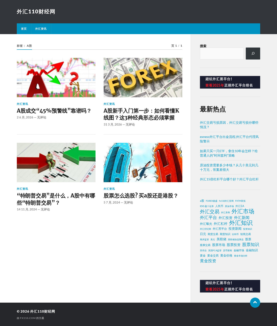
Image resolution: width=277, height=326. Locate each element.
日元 (203, 234)
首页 (24, 28)
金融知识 (252, 250)
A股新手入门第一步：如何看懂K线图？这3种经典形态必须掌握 (141, 114)
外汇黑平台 (220, 228)
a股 (202, 200)
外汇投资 (225, 218)
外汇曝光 (206, 223)
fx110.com (28, 318)
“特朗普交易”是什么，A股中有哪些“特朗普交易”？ (56, 199)
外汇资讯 (41, 28)
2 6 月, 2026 (25, 117)
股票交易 (205, 245)
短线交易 (245, 234)
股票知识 (250, 244)
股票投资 (233, 245)
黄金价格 (226, 255)
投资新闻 (235, 228)
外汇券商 (225, 212)
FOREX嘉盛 (211, 200)
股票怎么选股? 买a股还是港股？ (141, 195)
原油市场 (229, 206)
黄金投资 (208, 260)
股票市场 (218, 245)
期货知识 (225, 234)
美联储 (221, 239)
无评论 (41, 117)
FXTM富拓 (240, 200)
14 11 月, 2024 (27, 209)
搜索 (203, 46)
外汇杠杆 (221, 223)
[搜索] (253, 54)
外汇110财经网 (36, 11)
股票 (248, 239)
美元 (212, 239)
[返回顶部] (255, 303)
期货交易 (213, 234)
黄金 (203, 255)
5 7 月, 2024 (112, 202)
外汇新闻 (241, 217)
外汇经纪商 (205, 228)
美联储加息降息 (236, 239)
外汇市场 (243, 211)
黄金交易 (213, 255)
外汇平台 (208, 217)
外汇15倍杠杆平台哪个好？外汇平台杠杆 (229, 179)
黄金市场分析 (240, 255)
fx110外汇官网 (226, 200)
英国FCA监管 (214, 250)
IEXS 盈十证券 (207, 206)
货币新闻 (227, 250)
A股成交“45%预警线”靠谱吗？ (54, 110)
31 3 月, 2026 (113, 124)
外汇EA (239, 206)
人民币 (219, 206)
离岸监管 (204, 239)
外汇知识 (241, 222)
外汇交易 (209, 211)
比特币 (235, 234)
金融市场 (239, 250)
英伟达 (203, 250)
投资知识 (247, 228)
